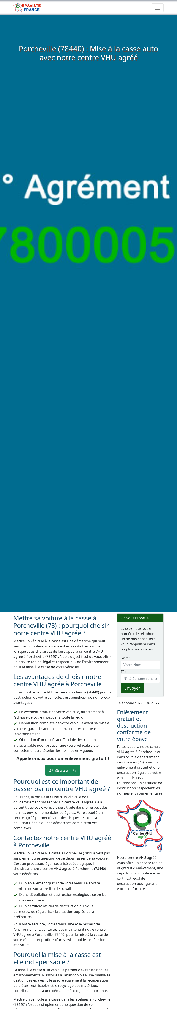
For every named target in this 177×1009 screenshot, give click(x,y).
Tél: (123, 671)
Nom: (125, 657)
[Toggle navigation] (158, 7)
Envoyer (132, 688)
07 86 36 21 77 (63, 770)
